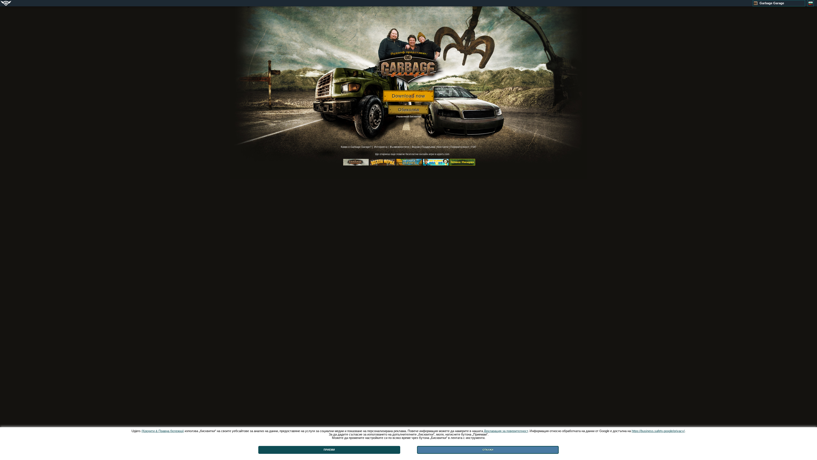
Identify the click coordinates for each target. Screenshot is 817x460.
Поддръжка (428, 146)
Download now (408, 96)
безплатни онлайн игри (420, 154)
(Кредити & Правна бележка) (162, 431)
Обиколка (408, 109)
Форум (416, 146)
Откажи (487, 449)
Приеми (329, 449)
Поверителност (459, 146)
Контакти (442, 146)
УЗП (473, 146)
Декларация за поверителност (506, 431)
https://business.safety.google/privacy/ (658, 431)
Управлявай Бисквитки (408, 116)
